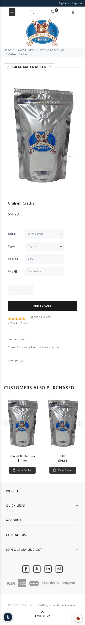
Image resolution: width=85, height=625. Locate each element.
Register (77, 3)
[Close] (80, 12)
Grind (12, 234)
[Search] (32, 12)
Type (11, 246)
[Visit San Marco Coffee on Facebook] (25, 569)
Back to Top (42, 616)
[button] (19, 271)
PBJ (62, 456)
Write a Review (42, 317)
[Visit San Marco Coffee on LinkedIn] (48, 569)
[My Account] (72, 12)
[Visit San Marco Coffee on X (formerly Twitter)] (37, 569)
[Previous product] (8, 67)
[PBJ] (62, 423)
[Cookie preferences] (78, 618)
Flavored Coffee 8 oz (51, 50)
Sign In (63, 3)
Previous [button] (5, 423)
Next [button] (79, 423)
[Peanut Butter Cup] (22, 423)
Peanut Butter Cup (22, 456)
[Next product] (51, 67)
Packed (13, 259)
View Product (24, 470)
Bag (10, 271)
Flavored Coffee (25, 50)
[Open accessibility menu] (8, 617)
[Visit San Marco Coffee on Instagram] (59, 569)
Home (7, 50)
